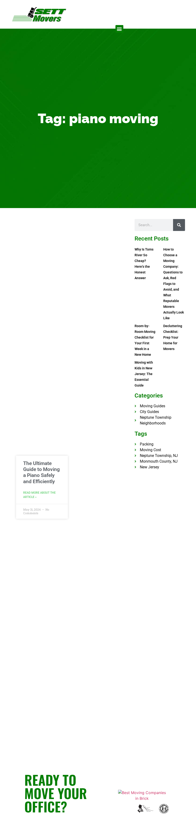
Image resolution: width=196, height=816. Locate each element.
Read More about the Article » (39, 495)
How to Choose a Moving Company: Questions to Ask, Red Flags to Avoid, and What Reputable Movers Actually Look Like (173, 283)
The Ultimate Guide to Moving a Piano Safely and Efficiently (41, 472)
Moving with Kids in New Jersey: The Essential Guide (144, 374)
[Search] (179, 225)
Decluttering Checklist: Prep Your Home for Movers (172, 337)
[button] (119, 29)
